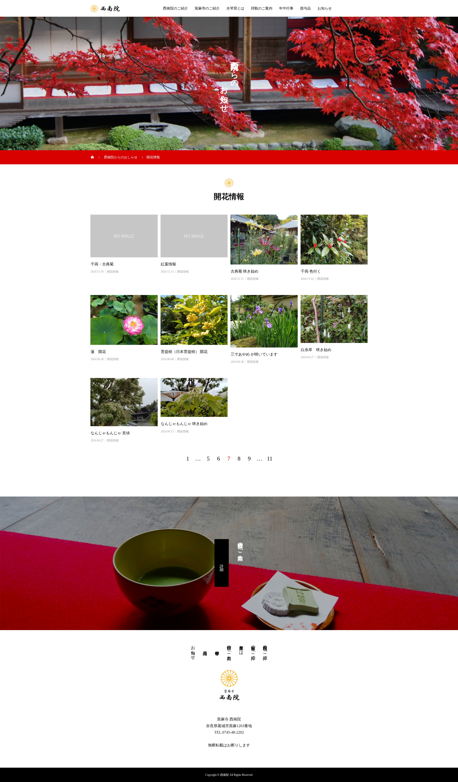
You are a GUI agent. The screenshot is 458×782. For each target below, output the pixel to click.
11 (269, 459)
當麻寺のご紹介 (207, 8)
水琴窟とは (235, 8)
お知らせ (324, 8)
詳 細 (222, 563)
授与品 (305, 8)
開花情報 (113, 271)
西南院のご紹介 (175, 8)
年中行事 (286, 8)
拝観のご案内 (261, 8)
